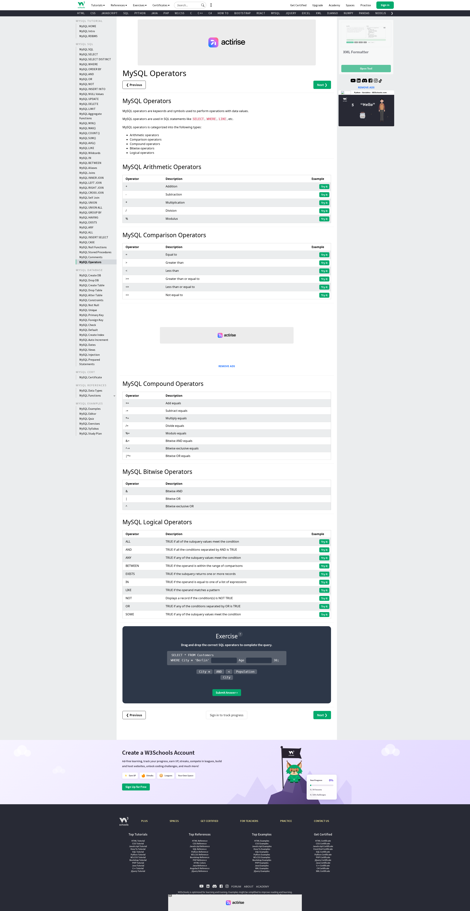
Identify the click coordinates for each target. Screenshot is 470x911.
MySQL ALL (86, 232)
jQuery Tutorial (138, 871)
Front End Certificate (323, 849)
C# (210, 13)
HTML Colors (200, 862)
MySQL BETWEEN (90, 163)
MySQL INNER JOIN (91, 178)
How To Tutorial (138, 849)
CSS (93, 13)
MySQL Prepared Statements (89, 362)
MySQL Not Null (89, 305)
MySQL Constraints (91, 300)
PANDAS (364, 13)
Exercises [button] (139, 5)
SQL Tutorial (138, 851)
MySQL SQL (86, 49)
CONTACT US (321, 821)
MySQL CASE (87, 242)
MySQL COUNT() (89, 133)
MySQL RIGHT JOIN (91, 187)
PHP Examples (261, 862)
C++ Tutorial (138, 868)
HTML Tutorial (138, 840)
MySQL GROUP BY (90, 212)
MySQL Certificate (90, 377)
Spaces (350, 5)
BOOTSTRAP (242, 13)
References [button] (118, 5)
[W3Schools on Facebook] (370, 81)
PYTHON (140, 13)
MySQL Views (87, 350)
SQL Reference (200, 849)
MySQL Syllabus (89, 428)
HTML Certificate (323, 840)
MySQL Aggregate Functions (90, 116)
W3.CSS (180, 13)
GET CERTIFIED (209, 821)
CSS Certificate (323, 843)
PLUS (144, 821)
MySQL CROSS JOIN (91, 192)
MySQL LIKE (86, 148)
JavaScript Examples (262, 846)
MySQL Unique (88, 310)
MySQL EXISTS (88, 222)
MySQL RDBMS (88, 36)
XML (318, 13)
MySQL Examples (90, 408)
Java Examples (262, 865)
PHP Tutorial (138, 862)
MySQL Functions (90, 395)
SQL (126, 13)
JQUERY (291, 13)
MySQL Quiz (86, 418)
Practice (365, 5)
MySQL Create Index (91, 335)
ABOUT (248, 886)
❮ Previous (134, 85)
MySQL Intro (87, 31)
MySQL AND (86, 74)
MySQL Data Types (90, 390)
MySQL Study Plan (90, 433)
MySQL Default (88, 330)
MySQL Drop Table (90, 290)
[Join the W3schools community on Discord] (364, 81)
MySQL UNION (88, 202)
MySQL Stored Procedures (95, 252)
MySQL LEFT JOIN (90, 182)
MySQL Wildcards (89, 153)
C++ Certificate (323, 865)
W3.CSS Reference (199, 854)
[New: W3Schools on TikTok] (380, 81)
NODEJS (380, 13)
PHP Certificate (323, 857)
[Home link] (81, 5)
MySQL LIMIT (87, 109)
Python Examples (262, 854)
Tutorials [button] (97, 5)
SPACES (174, 821)
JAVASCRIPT (109, 13)
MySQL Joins (87, 173)
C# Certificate (323, 868)
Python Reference (199, 851)
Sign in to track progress (226, 715)
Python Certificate (323, 854)
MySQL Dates (87, 345)
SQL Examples (261, 851)
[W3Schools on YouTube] (353, 81)
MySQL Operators (90, 262)
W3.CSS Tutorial (138, 857)
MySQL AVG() (87, 143)
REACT (260, 13)
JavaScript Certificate (323, 846)
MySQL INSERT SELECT (93, 237)
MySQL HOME (87, 26)
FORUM (236, 886)
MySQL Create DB (90, 275)
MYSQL (275, 13)
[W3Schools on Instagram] (375, 81)
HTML (81, 13)
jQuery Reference (200, 871)
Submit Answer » (227, 693)
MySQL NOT (86, 84)
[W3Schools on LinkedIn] (358, 81)
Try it (324, 186)
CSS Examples (261, 843)
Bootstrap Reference (199, 857)
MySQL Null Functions (93, 247)
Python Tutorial (138, 854)
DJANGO (332, 13)
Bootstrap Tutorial (138, 860)
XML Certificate (323, 871)
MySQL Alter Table (90, 295)
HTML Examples (261, 840)
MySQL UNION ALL (90, 207)
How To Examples (262, 849)
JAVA (154, 13)
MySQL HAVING (88, 217)
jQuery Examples (262, 871)
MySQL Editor (87, 413)
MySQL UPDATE (89, 99)
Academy (334, 5)
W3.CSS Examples (261, 857)
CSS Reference (200, 843)
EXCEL (306, 13)
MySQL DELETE (88, 104)
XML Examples (261, 868)
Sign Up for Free (136, 787)
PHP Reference (200, 860)
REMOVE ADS (226, 366)
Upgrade (317, 5)
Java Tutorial (138, 865)
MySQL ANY (86, 227)
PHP (166, 13)
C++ (200, 13)
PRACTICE (286, 821)
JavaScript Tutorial (138, 846)
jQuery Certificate (323, 860)
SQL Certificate (323, 851)
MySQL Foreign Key (91, 320)
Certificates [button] (160, 5)
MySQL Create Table (91, 285)
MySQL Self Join (89, 197)
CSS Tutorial (138, 843)
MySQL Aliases (88, 168)
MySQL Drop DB (89, 280)
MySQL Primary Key (91, 315)
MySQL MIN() (87, 123)
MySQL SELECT (88, 54)
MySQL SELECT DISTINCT (95, 59)
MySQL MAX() (87, 128)
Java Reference (200, 865)
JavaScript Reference (200, 846)
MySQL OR (85, 79)
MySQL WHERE (88, 64)
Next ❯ (322, 85)
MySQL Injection (89, 354)
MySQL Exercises (89, 423)
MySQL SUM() (87, 138)
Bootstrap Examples (261, 860)
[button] (203, 5)
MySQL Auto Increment (93, 340)
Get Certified (298, 5)
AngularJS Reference (199, 868)
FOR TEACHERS (249, 821)
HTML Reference (199, 840)
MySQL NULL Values (91, 94)
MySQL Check (87, 325)
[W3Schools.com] (123, 823)
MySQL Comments (90, 257)
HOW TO (223, 13)
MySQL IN (85, 158)
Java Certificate (323, 862)
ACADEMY (262, 886)
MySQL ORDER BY (90, 69)
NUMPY (348, 13)
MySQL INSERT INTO (92, 89)
